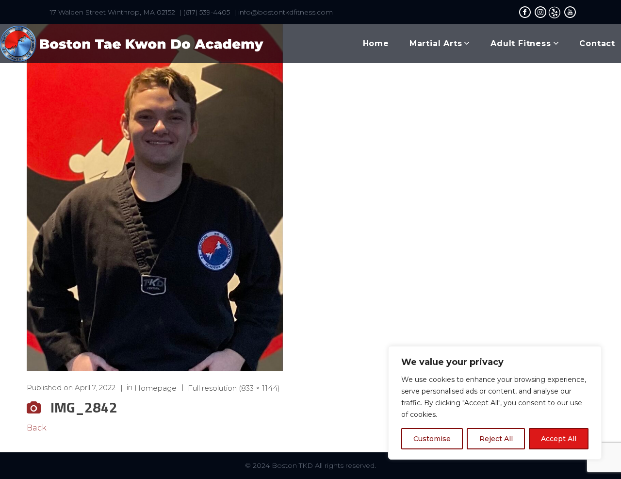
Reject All (496, 438)
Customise (432, 438)
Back (37, 427)
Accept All (558, 438)
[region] (495, 403)
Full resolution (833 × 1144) (234, 387)
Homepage (155, 387)
